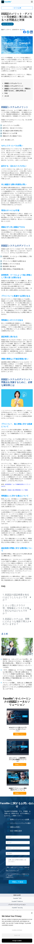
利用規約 (27, 875)
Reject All (17, 935)
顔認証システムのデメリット (14, 86)
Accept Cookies (17, 940)
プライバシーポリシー (18, 875)
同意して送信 (17, 882)
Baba (23, 29)
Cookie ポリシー (24, 869)
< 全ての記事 (17, 8)
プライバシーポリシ (12, 869)
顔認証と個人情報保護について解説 (18, 490)
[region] (17, 927)
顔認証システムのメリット (13, 83)
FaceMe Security (17, 907)
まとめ (7, 96)
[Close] (32, 913)
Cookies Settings (17, 930)
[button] (17, 597)
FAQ (6, 93)
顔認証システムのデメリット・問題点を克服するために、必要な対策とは (17, 90)
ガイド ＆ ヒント (7, 24)
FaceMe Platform (17, 901)
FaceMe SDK (17, 898)
